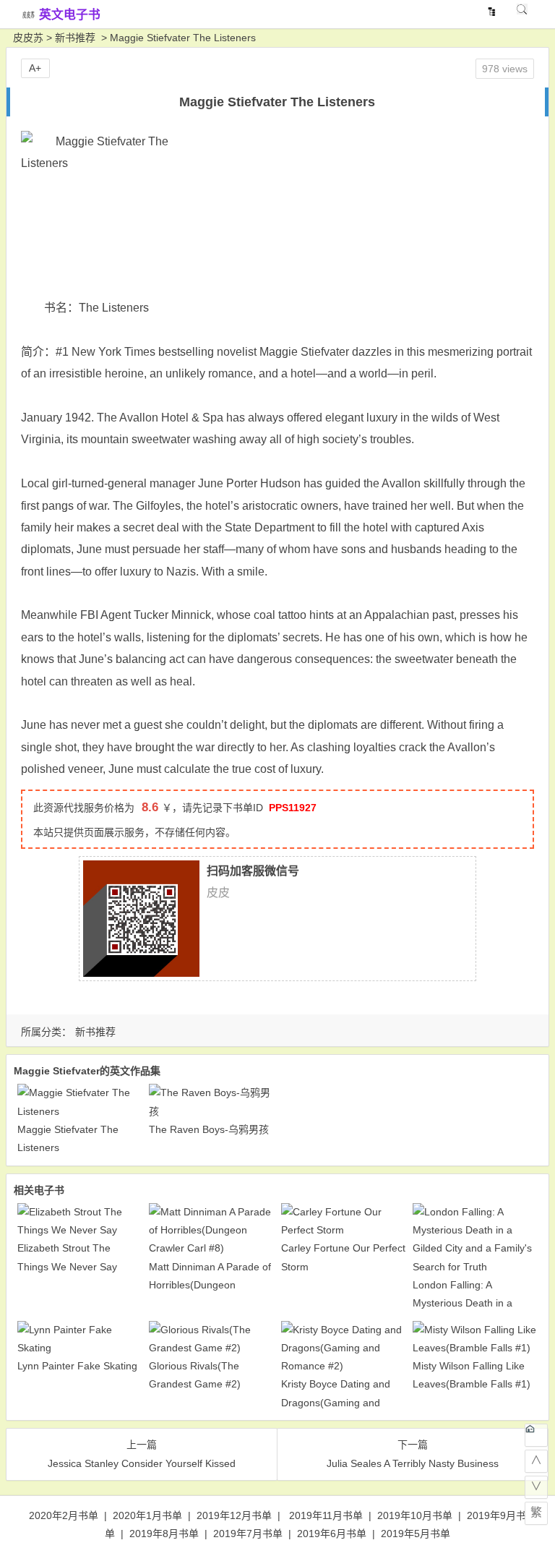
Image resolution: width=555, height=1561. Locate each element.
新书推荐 (75, 37)
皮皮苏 (28, 37)
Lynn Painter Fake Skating (77, 1366)
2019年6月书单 (331, 1533)
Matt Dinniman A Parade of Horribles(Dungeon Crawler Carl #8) (210, 1285)
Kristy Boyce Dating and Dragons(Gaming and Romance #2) (335, 1402)
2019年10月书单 (414, 1515)
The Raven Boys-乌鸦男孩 (209, 1129)
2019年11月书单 (326, 1515)
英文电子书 (69, 15)
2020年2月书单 (63, 1515)
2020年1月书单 (147, 1515)
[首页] (536, 1435)
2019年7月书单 (248, 1533)
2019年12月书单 (234, 1515)
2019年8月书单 (164, 1533)
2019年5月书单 (415, 1533)
